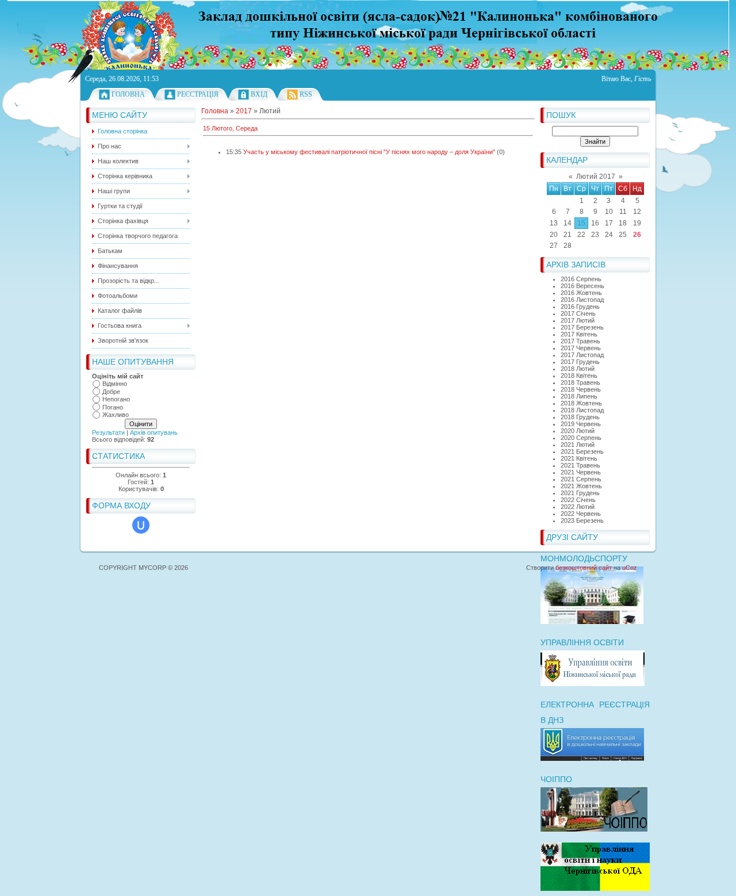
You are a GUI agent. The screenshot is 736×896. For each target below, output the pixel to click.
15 (581, 223)
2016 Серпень (581, 278)
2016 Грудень (580, 306)
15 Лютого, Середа (230, 128)
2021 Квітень (579, 458)
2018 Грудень (580, 416)
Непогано (116, 399)
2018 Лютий (578, 368)
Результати (108, 432)
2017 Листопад (582, 354)
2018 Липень (579, 396)
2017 (244, 111)
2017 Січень (578, 313)
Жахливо (115, 414)
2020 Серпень (581, 437)
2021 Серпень (581, 479)
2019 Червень (581, 423)
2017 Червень (581, 347)
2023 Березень (582, 520)
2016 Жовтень (581, 292)
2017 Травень (580, 341)
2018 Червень (581, 389)
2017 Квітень (579, 334)
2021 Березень (582, 451)
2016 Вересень (582, 285)
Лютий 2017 (595, 177)
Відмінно (114, 383)
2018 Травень (580, 382)
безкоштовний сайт (583, 567)
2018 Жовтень (581, 403)
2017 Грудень (580, 361)
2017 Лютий (578, 320)
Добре (111, 391)
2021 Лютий (578, 444)
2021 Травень (580, 465)
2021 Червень (581, 472)
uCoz (629, 567)
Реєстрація (197, 94)
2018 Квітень (579, 375)
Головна (128, 94)
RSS (306, 94)
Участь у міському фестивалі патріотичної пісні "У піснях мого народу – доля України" (369, 151)
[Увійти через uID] (141, 525)
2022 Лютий (578, 506)
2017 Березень (582, 327)
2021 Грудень (580, 492)
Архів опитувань (154, 432)
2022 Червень (581, 513)
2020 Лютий (578, 430)
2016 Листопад (582, 299)
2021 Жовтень (581, 486)
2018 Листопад (582, 410)
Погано (112, 407)
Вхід (259, 94)
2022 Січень (578, 499)
